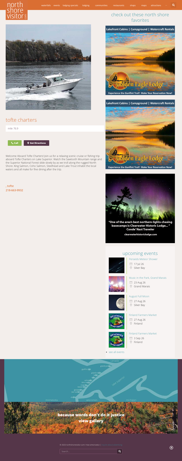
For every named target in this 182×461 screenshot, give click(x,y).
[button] (173, 5)
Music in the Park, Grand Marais (147, 277)
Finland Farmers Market (143, 315)
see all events (116, 352)
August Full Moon (139, 296)
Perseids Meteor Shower (143, 259)
